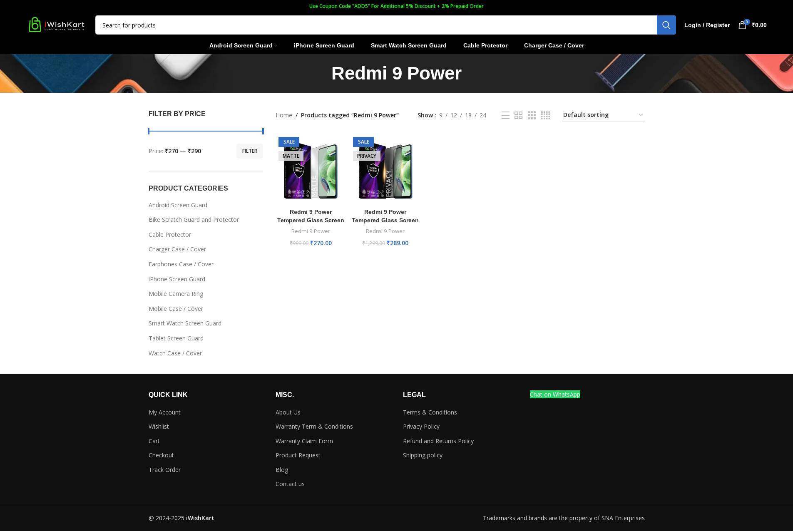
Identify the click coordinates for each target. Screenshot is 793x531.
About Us (288, 412)
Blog (282, 470)
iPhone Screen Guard (177, 279)
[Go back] (321, 73)
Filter (249, 150)
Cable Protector (170, 234)
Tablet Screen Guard (176, 338)
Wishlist (159, 426)
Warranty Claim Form (304, 441)
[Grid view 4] (545, 115)
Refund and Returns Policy (438, 441)
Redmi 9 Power (310, 231)
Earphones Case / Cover (181, 264)
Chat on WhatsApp (555, 394)
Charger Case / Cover (177, 249)
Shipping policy (422, 455)
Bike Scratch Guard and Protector (194, 219)
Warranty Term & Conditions (314, 426)
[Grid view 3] (532, 115)
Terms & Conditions (430, 412)
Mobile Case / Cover (176, 309)
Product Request (298, 455)
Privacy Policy (421, 426)
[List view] (506, 115)
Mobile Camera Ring (176, 294)
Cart (154, 441)
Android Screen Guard (178, 205)
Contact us (290, 484)
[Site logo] (56, 24)
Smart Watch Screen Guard (185, 323)
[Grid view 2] (518, 115)
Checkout (161, 455)
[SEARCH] (666, 25)
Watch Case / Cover (175, 353)
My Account (165, 412)
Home (284, 115)
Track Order (165, 470)
